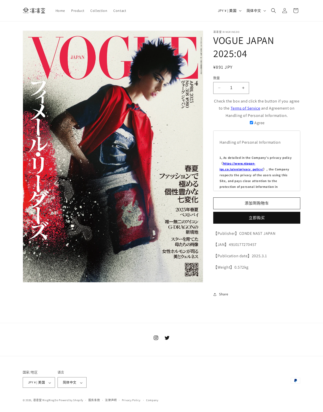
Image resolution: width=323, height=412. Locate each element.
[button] (273, 10)
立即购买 (257, 217)
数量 (216, 78)
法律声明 (111, 400)
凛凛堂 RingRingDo (45, 400)
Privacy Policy (131, 400)
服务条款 (94, 400)
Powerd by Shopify (71, 400)
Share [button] (223, 294)
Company (152, 400)
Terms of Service (245, 108)
